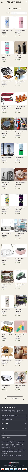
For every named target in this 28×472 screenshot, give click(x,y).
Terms (18, 465)
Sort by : (8, 13)
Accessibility (13, 466)
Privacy (21, 465)
